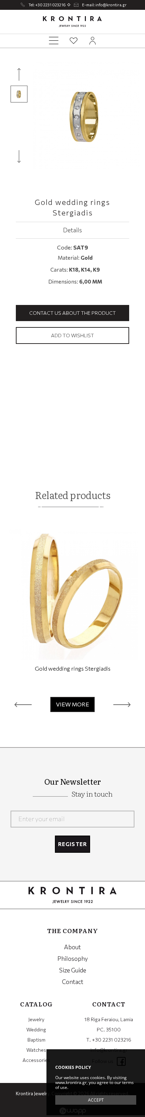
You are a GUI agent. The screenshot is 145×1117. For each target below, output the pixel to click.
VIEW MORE (72, 704)
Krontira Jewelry (72, 22)
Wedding (36, 1029)
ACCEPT (96, 1100)
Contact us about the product (72, 313)
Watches (36, 1050)
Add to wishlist (72, 335)
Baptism (36, 1040)
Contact (72, 981)
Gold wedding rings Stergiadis (73, 668)
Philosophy (72, 958)
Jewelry (36, 1019)
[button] (23, 705)
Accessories (36, 1060)
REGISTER (72, 844)
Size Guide (72, 970)
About (72, 947)
